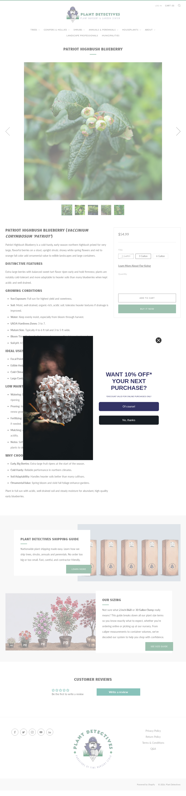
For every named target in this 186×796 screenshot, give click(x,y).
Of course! (129, 406)
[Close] (158, 340)
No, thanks (128, 420)
